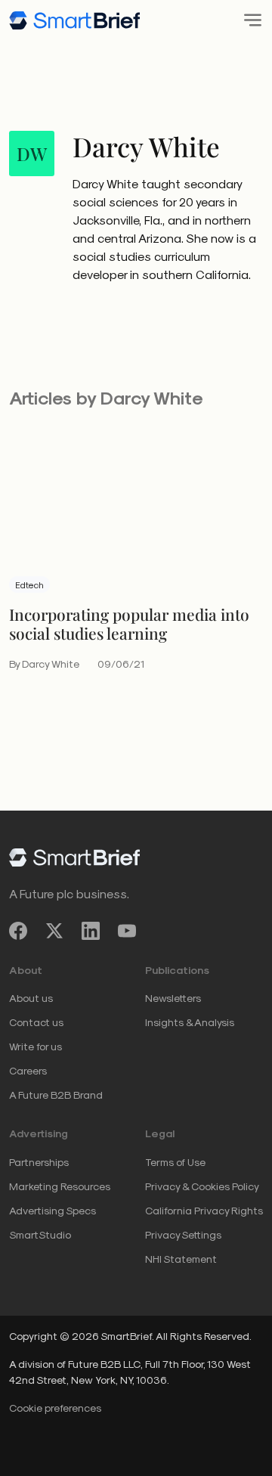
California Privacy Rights (204, 1210)
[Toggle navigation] (248, 20)
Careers (28, 1070)
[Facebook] (18, 930)
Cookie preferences (55, 1407)
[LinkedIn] (91, 930)
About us (31, 997)
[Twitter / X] (54, 930)
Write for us (35, 1046)
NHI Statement (181, 1258)
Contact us (36, 1022)
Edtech (29, 584)
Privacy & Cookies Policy (202, 1186)
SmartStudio (40, 1234)
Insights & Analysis (189, 1022)
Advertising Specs (52, 1210)
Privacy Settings (183, 1234)
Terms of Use (175, 1161)
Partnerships (39, 1161)
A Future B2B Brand (56, 1094)
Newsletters (173, 997)
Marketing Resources (59, 1186)
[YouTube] (127, 930)
